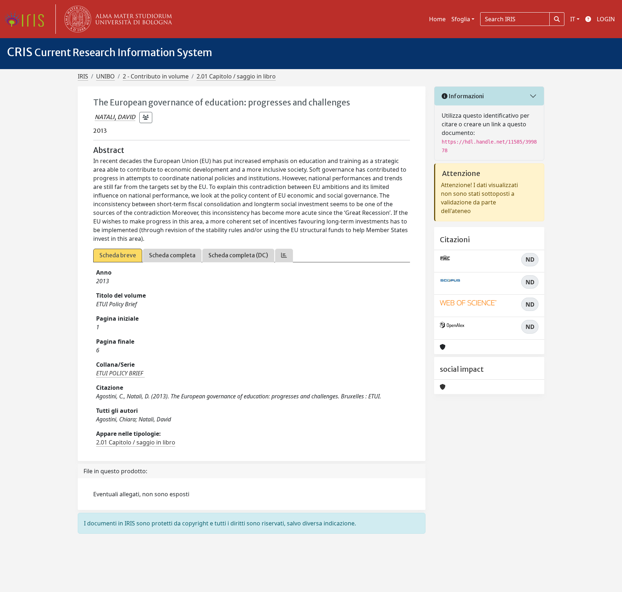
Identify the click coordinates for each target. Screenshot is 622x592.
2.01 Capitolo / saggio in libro (236, 76)
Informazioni (465, 96)
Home (437, 19)
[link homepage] (27, 19)
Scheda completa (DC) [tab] (238, 255)
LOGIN (606, 19)
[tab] (284, 255)
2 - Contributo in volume (156, 76)
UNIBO (105, 76)
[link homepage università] (116, 19)
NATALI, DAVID (115, 117)
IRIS (83, 76)
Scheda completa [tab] (172, 255)
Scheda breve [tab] (117, 255)
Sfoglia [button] (460, 19)
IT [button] (572, 19)
